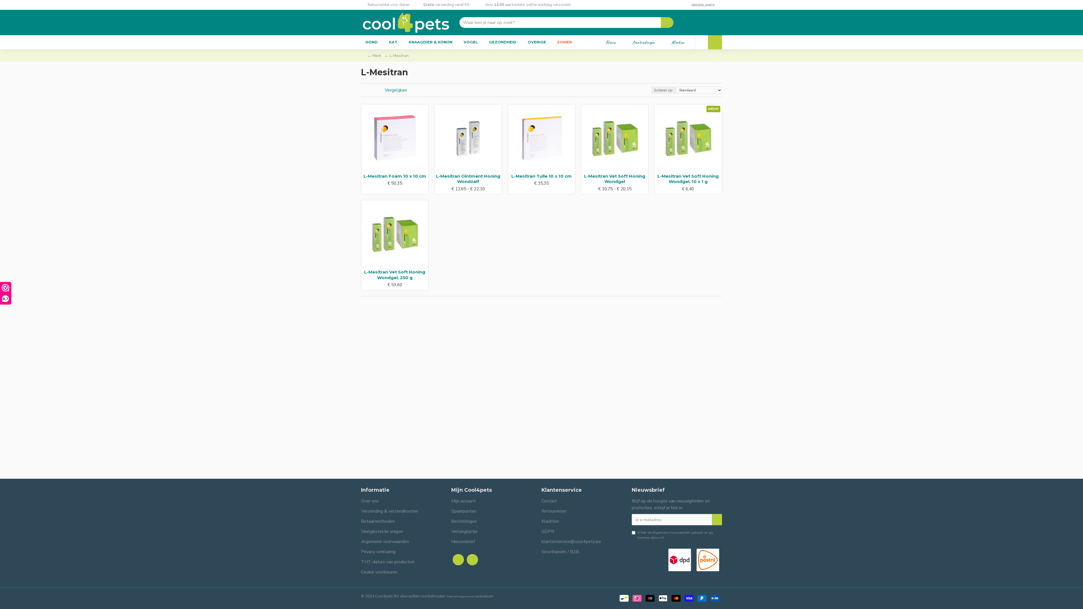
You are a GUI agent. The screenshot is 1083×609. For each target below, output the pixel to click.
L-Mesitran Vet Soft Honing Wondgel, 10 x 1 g (688, 178)
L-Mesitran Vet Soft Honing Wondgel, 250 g (394, 274)
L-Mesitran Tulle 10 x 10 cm (541, 176)
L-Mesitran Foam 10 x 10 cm (395, 176)
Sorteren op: (663, 90)
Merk (377, 55)
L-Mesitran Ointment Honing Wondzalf (468, 178)
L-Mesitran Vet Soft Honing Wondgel (614, 178)
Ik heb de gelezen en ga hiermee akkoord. (675, 535)
